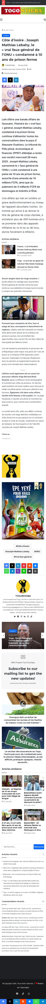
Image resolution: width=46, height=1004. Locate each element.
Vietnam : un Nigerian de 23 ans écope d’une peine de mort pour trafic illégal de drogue (11, 794)
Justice (11, 30)
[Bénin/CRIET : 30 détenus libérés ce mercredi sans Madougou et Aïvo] (34, 815)
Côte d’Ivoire (23, 546)
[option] (23, 635)
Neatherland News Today (10, 936)
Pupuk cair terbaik (7, 908)
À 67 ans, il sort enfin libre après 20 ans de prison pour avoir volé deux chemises (12, 826)
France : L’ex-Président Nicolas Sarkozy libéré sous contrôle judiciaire (29, 249)
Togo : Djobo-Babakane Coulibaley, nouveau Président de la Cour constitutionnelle (20, 642)
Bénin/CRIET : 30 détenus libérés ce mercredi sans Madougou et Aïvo (32, 826)
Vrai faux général (23, 557)
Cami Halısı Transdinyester (10, 945)
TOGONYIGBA (10, 65)
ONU (37, 551)
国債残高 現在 (6, 918)
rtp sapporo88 (6, 927)
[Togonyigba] (23, 11)
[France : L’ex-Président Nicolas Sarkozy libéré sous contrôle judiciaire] (8, 249)
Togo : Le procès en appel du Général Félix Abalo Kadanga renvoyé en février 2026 (30, 264)
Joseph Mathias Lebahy (18, 551)
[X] (21, 616)
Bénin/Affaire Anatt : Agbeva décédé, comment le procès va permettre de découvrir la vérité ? (33, 797)
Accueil (5, 30)
